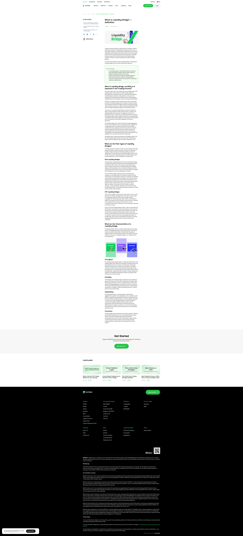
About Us (85, 430)
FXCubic (105, 418)
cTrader (126, 406)
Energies (85, 411)
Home (84, 14)
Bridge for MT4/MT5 (108, 411)
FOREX (85, 404)
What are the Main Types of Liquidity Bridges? (91, 27)
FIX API (105, 406)
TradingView (127, 404)
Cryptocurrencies (87, 418)
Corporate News (107, 437)
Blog (89, 14)
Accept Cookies (30, 531)
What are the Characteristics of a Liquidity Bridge (90, 30)
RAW (145, 406)
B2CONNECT (106, 404)
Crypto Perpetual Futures (89, 423)
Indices (85, 409)
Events (105, 430)
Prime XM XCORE (107, 409)
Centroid (105, 416)
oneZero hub (106, 413)
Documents (127, 433)
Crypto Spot (86, 421)
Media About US (107, 440)
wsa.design (157, 533)
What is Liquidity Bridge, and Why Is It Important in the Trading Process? (91, 23)
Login (157, 5)
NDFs (84, 413)
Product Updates (107, 435)
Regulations (127, 435)
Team (84, 433)
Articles (93, 14)
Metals (84, 406)
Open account (148, 5)
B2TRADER (126, 409)
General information (129, 430)
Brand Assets (147, 430)
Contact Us (86, 435)
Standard (146, 404)
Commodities (86, 416)
